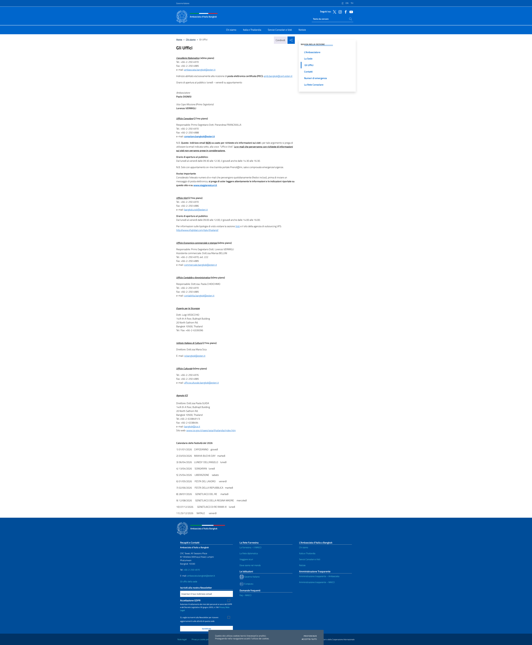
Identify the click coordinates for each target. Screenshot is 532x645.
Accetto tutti (309, 639)
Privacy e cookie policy (201, 639)
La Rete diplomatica (249, 553)
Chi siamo (191, 39)
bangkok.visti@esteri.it (196, 209)
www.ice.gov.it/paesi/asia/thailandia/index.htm (211, 430)
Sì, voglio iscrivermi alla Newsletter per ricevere (199, 617)
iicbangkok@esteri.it (194, 356)
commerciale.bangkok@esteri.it (200, 265)
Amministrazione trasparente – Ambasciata (319, 576)
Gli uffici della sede (188, 581)
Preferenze (310, 636)
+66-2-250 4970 (192, 569)
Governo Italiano (182, 3)
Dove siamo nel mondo (250, 565)
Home (179, 39)
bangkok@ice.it (192, 426)
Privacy (222, 607)
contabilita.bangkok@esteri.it (199, 295)
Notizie (302, 565)
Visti (237, 226)
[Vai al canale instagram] (339, 11)
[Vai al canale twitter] (334, 11)
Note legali (182, 639)
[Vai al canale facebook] (345, 11)
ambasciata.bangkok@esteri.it (199, 70)
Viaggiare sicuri (246, 559)
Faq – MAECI (245, 595)
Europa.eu (248, 583)
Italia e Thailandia (307, 553)
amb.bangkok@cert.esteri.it (278, 76)
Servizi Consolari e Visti (309, 559)
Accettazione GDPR (190, 600)
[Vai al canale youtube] (350, 11)
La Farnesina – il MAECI (250, 547)
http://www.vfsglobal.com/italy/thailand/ (197, 230)
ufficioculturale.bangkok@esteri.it (201, 383)
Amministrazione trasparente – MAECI (317, 582)
